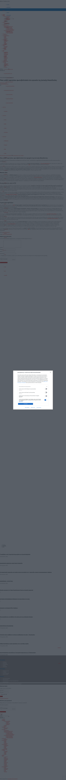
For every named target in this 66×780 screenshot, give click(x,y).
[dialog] (33, 390)
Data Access (33, 407)
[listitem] (33, 386)
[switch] (45, 389)
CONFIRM (25, 403)
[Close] (51, 373)
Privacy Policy (39, 407)
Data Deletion (27, 407)
